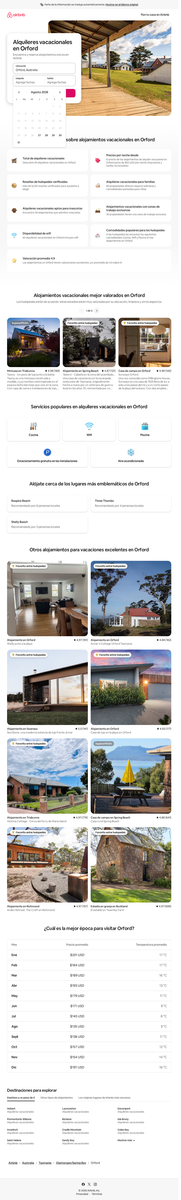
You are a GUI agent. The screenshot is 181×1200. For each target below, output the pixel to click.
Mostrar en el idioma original (122, 4)
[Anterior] (81, 311)
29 (53, 135)
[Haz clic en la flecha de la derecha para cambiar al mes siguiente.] (60, 92)
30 (60, 135)
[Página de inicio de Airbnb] (16, 14)
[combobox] (44, 70)
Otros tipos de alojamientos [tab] (56, 1097)
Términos (97, 1194)
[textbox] (28, 82)
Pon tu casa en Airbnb (155, 15)
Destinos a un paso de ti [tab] (21, 1097)
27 (39, 135)
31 (18, 142)
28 (46, 135)
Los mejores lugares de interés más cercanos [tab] (104, 1097)
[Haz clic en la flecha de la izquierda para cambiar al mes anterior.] (19, 92)
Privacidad (82, 1194)
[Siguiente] (97, 311)
